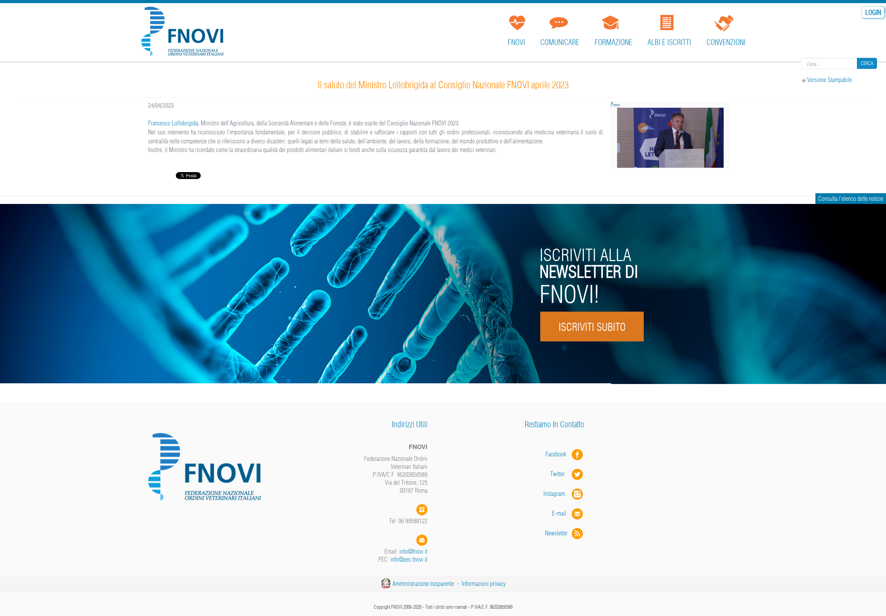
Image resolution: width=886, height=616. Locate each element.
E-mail (559, 513)
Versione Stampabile (829, 80)
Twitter (561, 474)
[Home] (185, 32)
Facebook (558, 454)
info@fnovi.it (413, 551)
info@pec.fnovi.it (408, 559)
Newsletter (558, 533)
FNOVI (516, 42)
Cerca (867, 63)
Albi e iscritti (669, 42)
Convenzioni (725, 42)
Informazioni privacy (484, 584)
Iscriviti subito (591, 327)
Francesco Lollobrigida (173, 123)
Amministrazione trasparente (423, 584)
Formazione (613, 42)
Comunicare (559, 42)
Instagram (557, 494)
